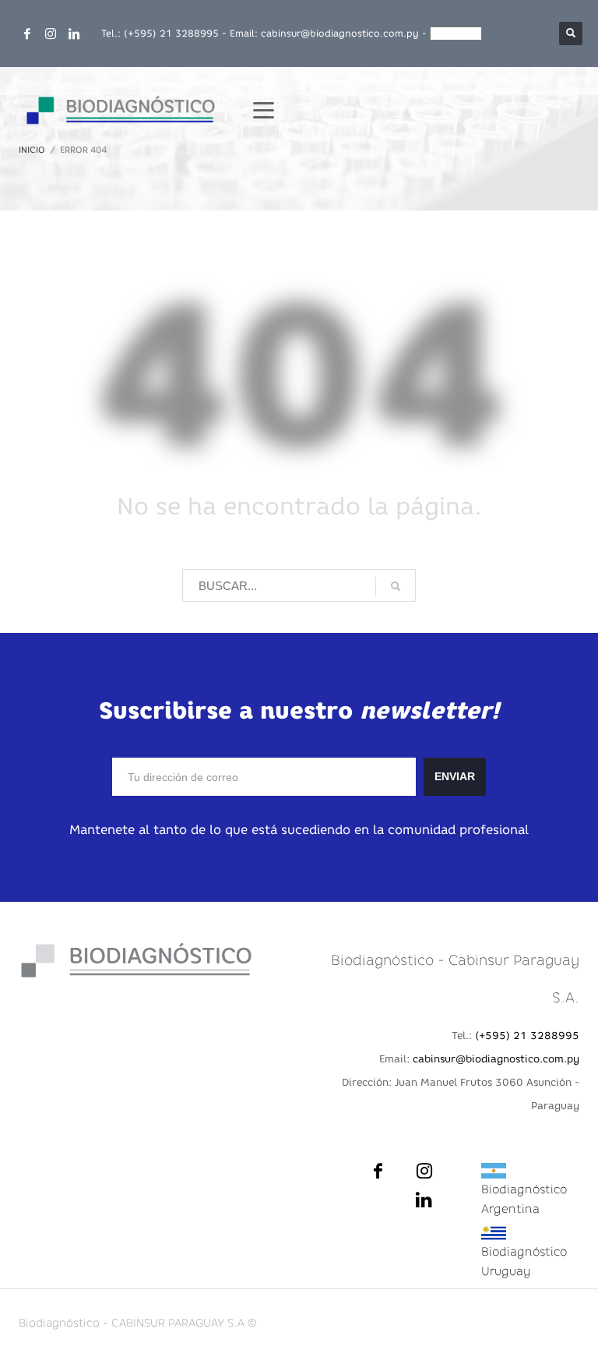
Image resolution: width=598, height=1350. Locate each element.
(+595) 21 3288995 (171, 33)
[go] (395, 586)
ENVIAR (454, 776)
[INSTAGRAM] (50, 33)
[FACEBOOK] (27, 33)
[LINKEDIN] (74, 33)
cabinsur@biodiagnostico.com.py (340, 33)
